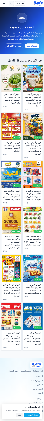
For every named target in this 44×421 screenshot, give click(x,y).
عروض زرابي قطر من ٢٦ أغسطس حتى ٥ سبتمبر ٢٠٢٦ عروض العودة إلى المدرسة (33, 195)
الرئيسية (39, 376)
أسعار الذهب (38, 389)
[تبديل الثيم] (11, 3)
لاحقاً (19, 415)
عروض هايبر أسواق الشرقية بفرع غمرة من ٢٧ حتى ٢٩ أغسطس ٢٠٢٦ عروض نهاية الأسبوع (33, 100)
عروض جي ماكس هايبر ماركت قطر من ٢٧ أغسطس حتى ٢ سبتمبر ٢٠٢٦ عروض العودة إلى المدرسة (11, 290)
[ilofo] (38, 3)
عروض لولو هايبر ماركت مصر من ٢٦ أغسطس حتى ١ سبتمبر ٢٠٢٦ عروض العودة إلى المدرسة (32, 338)
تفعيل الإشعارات (32, 415)
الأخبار (40, 393)
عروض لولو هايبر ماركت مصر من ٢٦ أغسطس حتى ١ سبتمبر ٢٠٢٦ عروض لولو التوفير (11, 338)
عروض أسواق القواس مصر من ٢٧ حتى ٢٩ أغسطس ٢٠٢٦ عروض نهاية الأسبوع (12, 98)
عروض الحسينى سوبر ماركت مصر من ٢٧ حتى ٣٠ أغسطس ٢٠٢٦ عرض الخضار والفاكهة (32, 240)
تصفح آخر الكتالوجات (14, 46)
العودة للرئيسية (32, 46)
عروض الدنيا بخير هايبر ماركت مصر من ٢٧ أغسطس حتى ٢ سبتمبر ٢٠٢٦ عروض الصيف (11, 195)
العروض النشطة (36, 380)
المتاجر (40, 385)
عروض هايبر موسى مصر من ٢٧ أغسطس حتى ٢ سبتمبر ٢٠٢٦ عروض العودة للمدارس (33, 289)
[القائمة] (4, 3)
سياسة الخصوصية (35, 403)
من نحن (39, 398)
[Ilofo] (36, 364)
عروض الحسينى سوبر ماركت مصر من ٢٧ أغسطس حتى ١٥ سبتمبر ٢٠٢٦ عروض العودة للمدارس (12, 242)
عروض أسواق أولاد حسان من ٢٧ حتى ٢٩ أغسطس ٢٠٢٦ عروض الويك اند (12, 147)
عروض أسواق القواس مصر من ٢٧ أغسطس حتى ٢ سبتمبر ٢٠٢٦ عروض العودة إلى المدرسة (33, 148)
